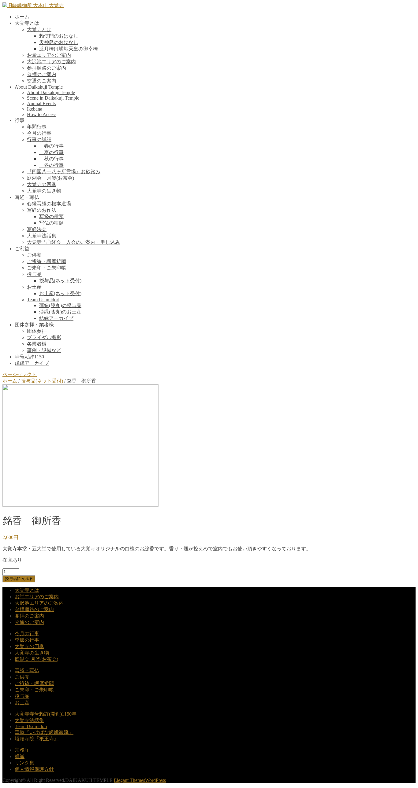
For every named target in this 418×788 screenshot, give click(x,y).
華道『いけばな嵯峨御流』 (44, 732)
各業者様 (37, 343)
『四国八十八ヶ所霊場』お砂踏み (63, 171)
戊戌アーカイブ (32, 363)
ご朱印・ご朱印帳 (46, 267)
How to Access (41, 114)
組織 (19, 756)
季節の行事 (27, 640)
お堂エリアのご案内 (49, 55)
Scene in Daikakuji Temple (53, 98)
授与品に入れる (19, 578)
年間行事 (37, 126)
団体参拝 (37, 331)
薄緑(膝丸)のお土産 (60, 311)
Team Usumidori (43, 299)
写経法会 (37, 229)
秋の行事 (51, 158)
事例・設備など (44, 350)
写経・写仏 (27, 670)
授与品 (34, 274)
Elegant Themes (129, 780)
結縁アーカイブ (56, 318)
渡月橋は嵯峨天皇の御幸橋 (68, 48)
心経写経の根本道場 (49, 203)
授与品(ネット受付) (60, 280)
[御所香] (80, 505)
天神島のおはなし (58, 42)
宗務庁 (22, 750)
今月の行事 (39, 133)
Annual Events (41, 103)
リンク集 (24, 762)
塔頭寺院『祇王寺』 (37, 738)
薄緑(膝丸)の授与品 (60, 305)
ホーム (22, 16)
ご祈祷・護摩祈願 (46, 261)
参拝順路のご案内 (46, 68)
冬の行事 (51, 165)
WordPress (155, 780)
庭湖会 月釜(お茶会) (50, 178)
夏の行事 (51, 152)
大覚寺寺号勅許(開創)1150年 (46, 714)
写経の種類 (51, 216)
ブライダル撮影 (44, 337)
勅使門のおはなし (58, 35)
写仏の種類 (51, 222)
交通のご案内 (41, 80)
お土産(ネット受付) (60, 293)
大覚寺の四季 (41, 184)
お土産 (34, 287)
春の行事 (51, 145)
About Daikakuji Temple (51, 92)
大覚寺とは (39, 29)
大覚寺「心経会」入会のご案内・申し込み (73, 242)
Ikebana (34, 109)
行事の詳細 (39, 139)
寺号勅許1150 (29, 356)
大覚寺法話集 (41, 235)
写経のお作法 (41, 210)
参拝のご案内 (41, 74)
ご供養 (34, 255)
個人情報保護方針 (34, 769)
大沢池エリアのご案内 (51, 61)
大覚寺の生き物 (44, 190)
